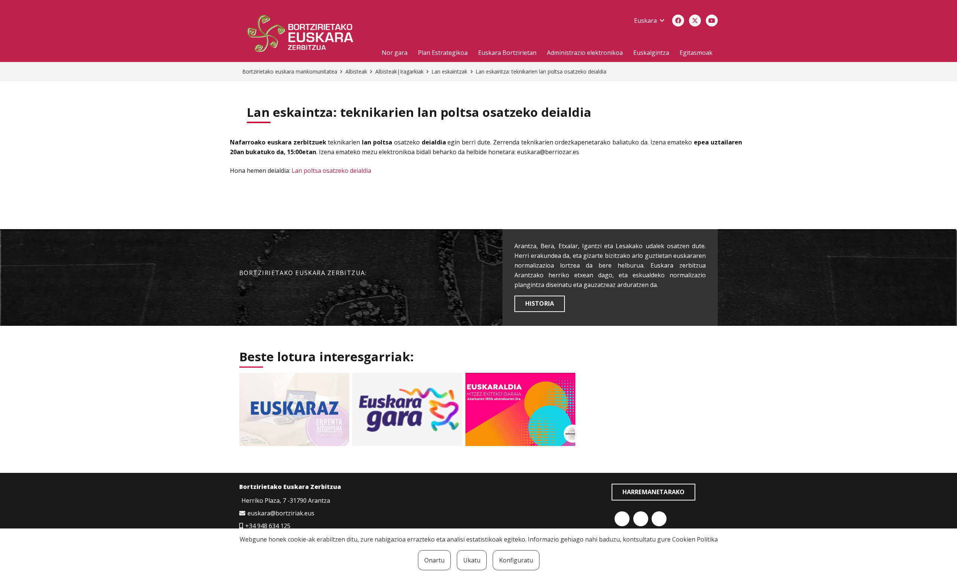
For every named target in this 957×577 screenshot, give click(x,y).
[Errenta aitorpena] (294, 409)
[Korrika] (407, 409)
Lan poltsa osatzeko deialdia (331, 170)
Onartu (434, 560)
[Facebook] (678, 20)
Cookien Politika (695, 539)
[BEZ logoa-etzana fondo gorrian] (304, 35)
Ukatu (471, 560)
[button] (649, 20)
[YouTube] (712, 20)
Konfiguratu (516, 560)
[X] (695, 20)
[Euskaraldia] (520, 409)
